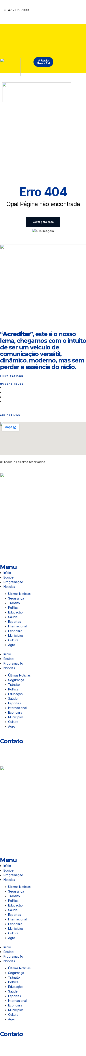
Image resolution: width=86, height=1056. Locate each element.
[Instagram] (50, 5)
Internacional (17, 626)
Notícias (9, 586)
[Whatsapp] (5, 749)
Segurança (16, 598)
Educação (15, 612)
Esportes (14, 621)
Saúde (13, 617)
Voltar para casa (43, 222)
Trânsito (14, 603)
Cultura (13, 640)
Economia (15, 631)
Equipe (9, 577)
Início (7, 573)
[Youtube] (56, 17)
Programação (13, 582)
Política (13, 607)
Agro (11, 645)
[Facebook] (63, 5)
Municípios (16, 635)
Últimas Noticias (19, 594)
